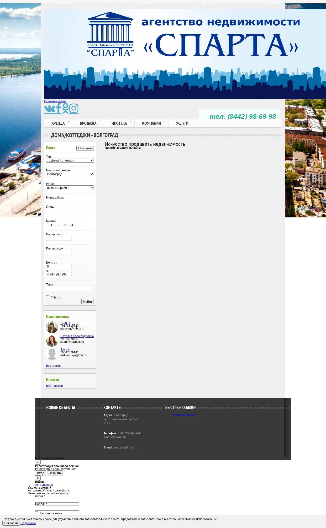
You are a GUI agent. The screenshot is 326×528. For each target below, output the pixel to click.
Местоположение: (58, 170)
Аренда (58, 123)
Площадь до (54, 248)
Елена (64, 349)
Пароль (41, 504)
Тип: (49, 156)
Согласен (11, 523)
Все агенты (53, 365)
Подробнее (28, 523)
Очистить (85, 148)
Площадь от (54, 234)
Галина (65, 322)
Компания (151, 123)
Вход (40, 473)
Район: (50, 184)
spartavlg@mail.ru (125, 447)
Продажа (88, 123)
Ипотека (119, 123)
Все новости (54, 386)
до (47, 270)
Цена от (51, 262)
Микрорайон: (55, 197)
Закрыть (55, 473)
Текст (49, 284)
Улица (50, 206)
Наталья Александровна (77, 336)
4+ (73, 225)
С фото (55, 297)
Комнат (51, 220)
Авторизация (44, 484)
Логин (40, 496)
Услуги (182, 123)
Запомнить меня (50, 513)
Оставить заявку (55, 101)
